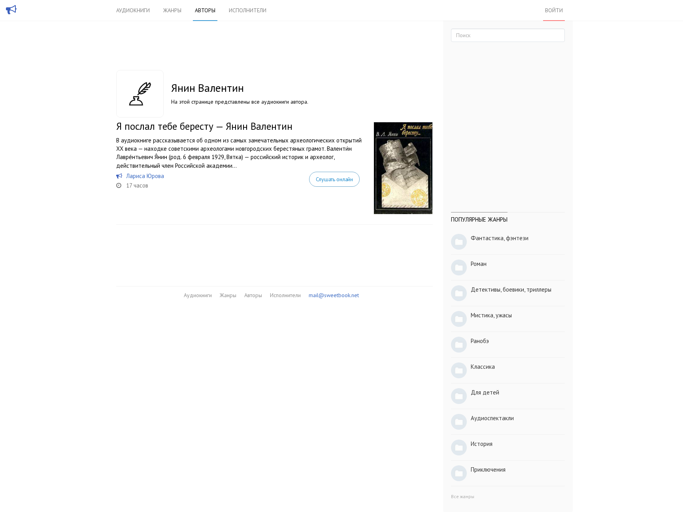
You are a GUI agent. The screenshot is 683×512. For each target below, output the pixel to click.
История (481, 444)
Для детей (485, 392)
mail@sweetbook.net (334, 295)
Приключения (488, 469)
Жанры (172, 10)
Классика (483, 366)
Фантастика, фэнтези (499, 238)
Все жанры (462, 496)
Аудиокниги (133, 10)
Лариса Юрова (145, 176)
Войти (554, 10)
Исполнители (247, 10)
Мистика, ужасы (491, 315)
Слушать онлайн (334, 179)
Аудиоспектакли (492, 418)
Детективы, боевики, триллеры (511, 289)
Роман (479, 263)
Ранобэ (480, 341)
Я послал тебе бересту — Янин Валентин (204, 126)
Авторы (205, 10)
